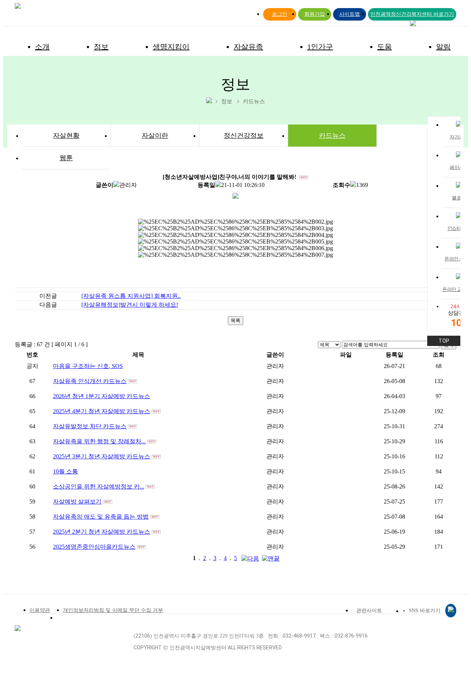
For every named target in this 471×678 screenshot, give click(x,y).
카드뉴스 (332, 135)
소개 (42, 47)
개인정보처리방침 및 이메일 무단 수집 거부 (113, 610)
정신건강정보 (243, 135)
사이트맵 (349, 14)
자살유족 (248, 47)
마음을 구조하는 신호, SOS (88, 366)
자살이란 (155, 135)
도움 (384, 47)
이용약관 (39, 610)
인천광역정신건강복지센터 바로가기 (412, 14)
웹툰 (66, 158)
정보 (101, 47)
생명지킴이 (171, 47)
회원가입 (314, 14)
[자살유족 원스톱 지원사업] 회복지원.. (131, 296)
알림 (443, 47)
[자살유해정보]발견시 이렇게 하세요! (129, 305)
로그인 (279, 14)
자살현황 (66, 135)
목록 (235, 320)
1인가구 (320, 47)
